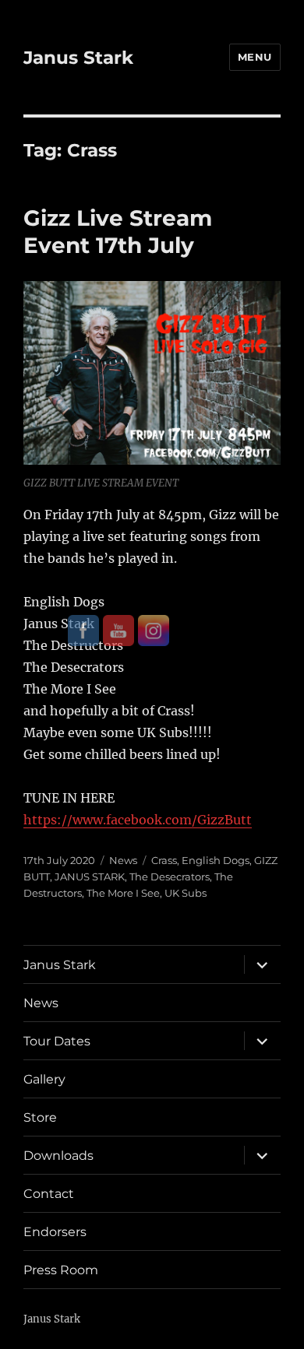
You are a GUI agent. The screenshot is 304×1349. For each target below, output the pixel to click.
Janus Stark (78, 58)
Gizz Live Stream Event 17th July (117, 231)
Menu (255, 57)
